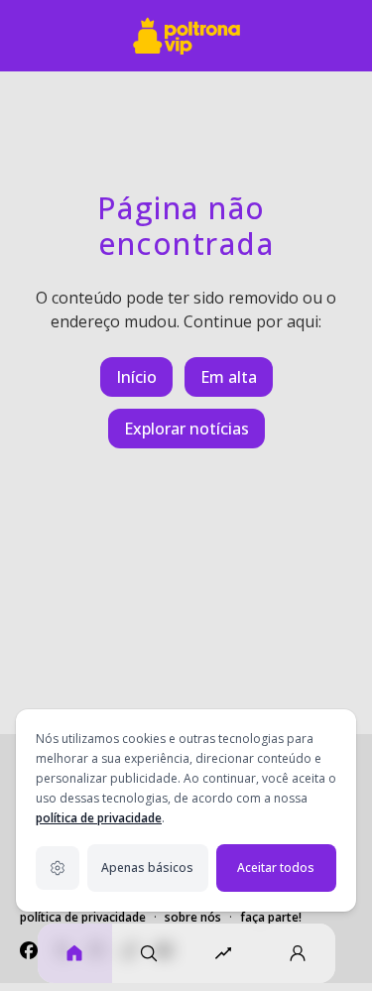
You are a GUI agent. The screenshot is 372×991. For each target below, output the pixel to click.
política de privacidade (99, 817)
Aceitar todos (275, 867)
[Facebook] (29, 950)
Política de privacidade (83, 917)
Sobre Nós (193, 917)
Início (136, 377)
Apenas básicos (147, 867)
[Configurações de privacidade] (57, 868)
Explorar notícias (186, 428)
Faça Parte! (271, 917)
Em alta (228, 377)
